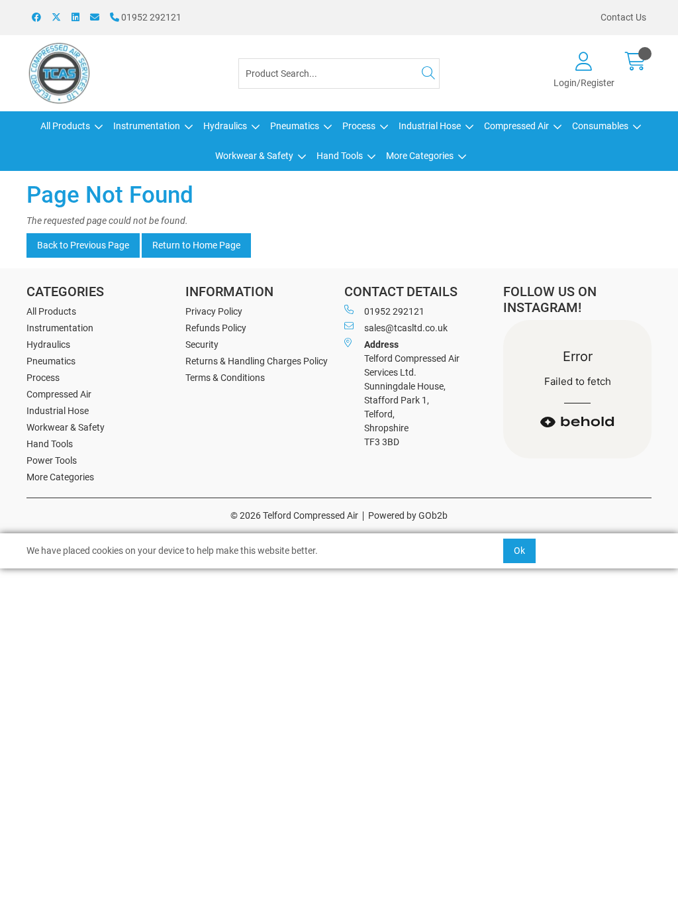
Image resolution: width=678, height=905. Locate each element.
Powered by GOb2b (408, 515)
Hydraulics (225, 126)
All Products (65, 126)
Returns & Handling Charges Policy (256, 361)
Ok (519, 550)
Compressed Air (516, 126)
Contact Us (623, 17)
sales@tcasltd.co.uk (406, 328)
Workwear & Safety (254, 155)
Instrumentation (146, 126)
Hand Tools (339, 155)
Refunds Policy (215, 328)
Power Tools (51, 460)
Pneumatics (294, 126)
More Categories (420, 155)
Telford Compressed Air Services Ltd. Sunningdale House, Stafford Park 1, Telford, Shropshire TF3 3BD (412, 393)
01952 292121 (150, 17)
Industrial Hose (430, 126)
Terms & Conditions (225, 377)
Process (358, 126)
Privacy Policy (213, 311)
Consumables (600, 126)
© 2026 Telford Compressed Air (294, 515)
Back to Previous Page (83, 245)
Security (201, 344)
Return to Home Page (196, 245)
